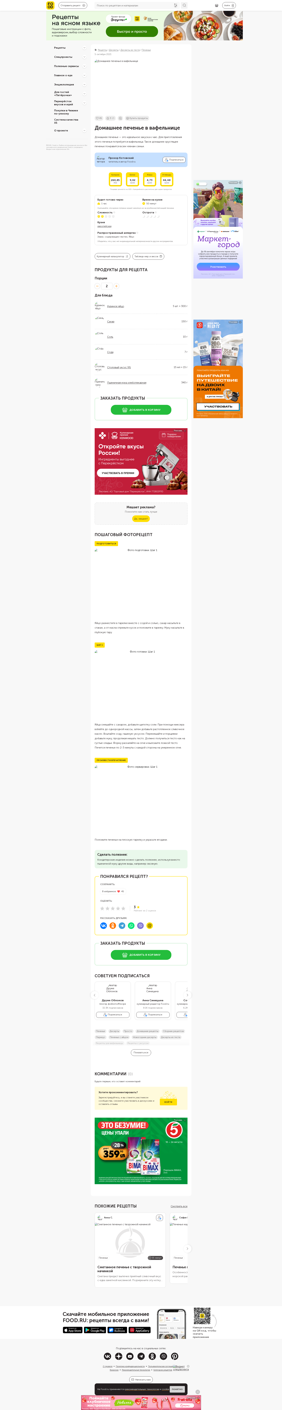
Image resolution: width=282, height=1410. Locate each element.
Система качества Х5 (66, 121)
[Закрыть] (188, 1366)
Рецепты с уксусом (138, 1043)
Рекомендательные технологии (136, 1370)
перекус (100, 1037)
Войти (168, 1102)
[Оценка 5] (123, 908)
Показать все (141, 1052)
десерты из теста (170, 1037)
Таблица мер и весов (146, 256)
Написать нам (143, 1379)
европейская (104, 226)
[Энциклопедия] (84, 84)
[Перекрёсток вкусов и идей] (84, 103)
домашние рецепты (147, 1031)
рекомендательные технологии (142, 1389)
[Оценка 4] (118, 908)
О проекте (61, 130)
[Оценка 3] (112, 908)
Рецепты (60, 47)
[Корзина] (216, 5)
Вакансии (114, 1370)
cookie (165, 1389)
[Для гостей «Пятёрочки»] (84, 94)
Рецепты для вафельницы (109, 1043)
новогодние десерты (144, 1037)
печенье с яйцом (119, 1037)
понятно (177, 1389)
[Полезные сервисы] (84, 66)
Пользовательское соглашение (162, 1366)
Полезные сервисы (66, 66)
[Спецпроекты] (84, 57)
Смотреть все (179, 1206)
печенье (100, 1031)
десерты (114, 1031)
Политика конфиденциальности (130, 1366)
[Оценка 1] (102, 908)
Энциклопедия (64, 84)
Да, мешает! (141, 518)
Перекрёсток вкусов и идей (63, 103)
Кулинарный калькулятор (110, 256)
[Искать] (184, 5)
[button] (95, 995)
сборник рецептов (173, 1031)
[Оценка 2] (107, 908)
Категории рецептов (162, 1370)
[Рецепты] (84, 48)
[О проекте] (84, 130)
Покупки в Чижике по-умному (66, 112)
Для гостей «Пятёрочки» (63, 93)
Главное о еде (63, 75)
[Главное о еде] (84, 75)
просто (128, 1031)
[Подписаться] (159, 1218)
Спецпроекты (63, 56)
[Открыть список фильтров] (176, 5)
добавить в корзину (145, 409)
